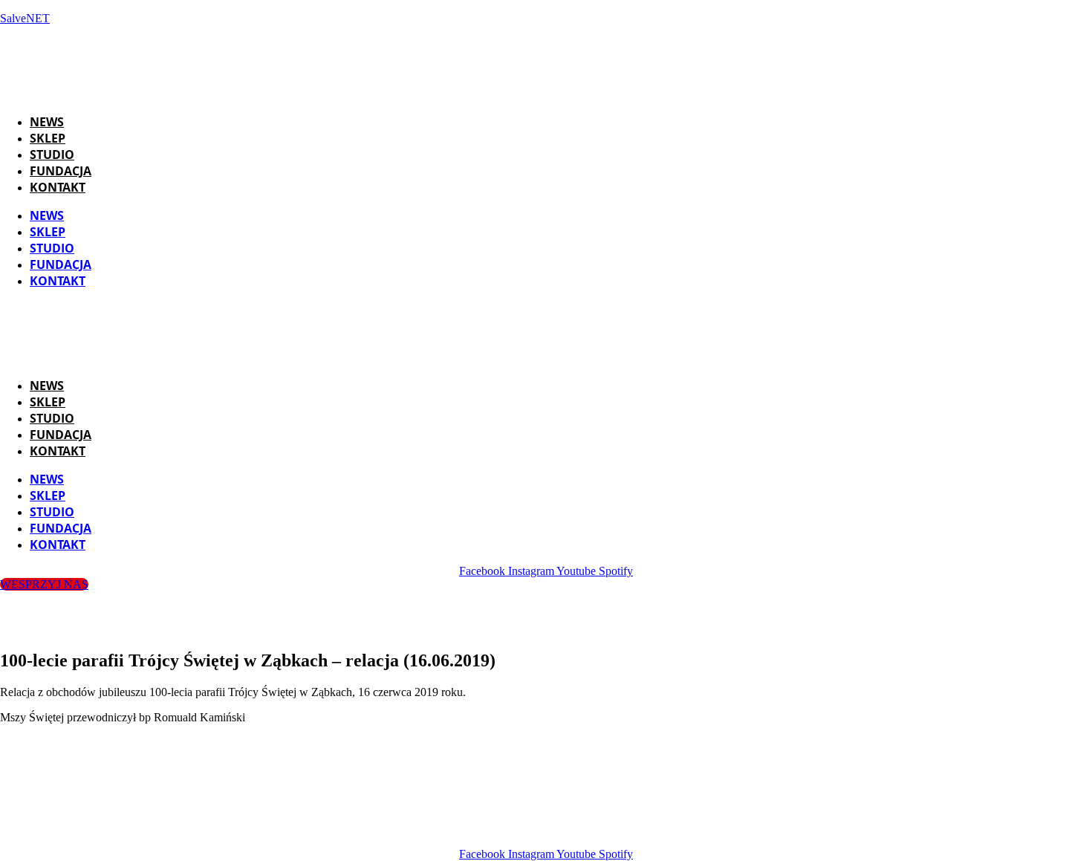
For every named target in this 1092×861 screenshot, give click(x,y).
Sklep (47, 138)
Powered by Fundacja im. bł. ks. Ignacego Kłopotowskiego (565, 829)
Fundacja (60, 171)
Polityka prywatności (781, 829)
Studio (52, 154)
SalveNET (25, 18)
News (47, 122)
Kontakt (57, 187)
